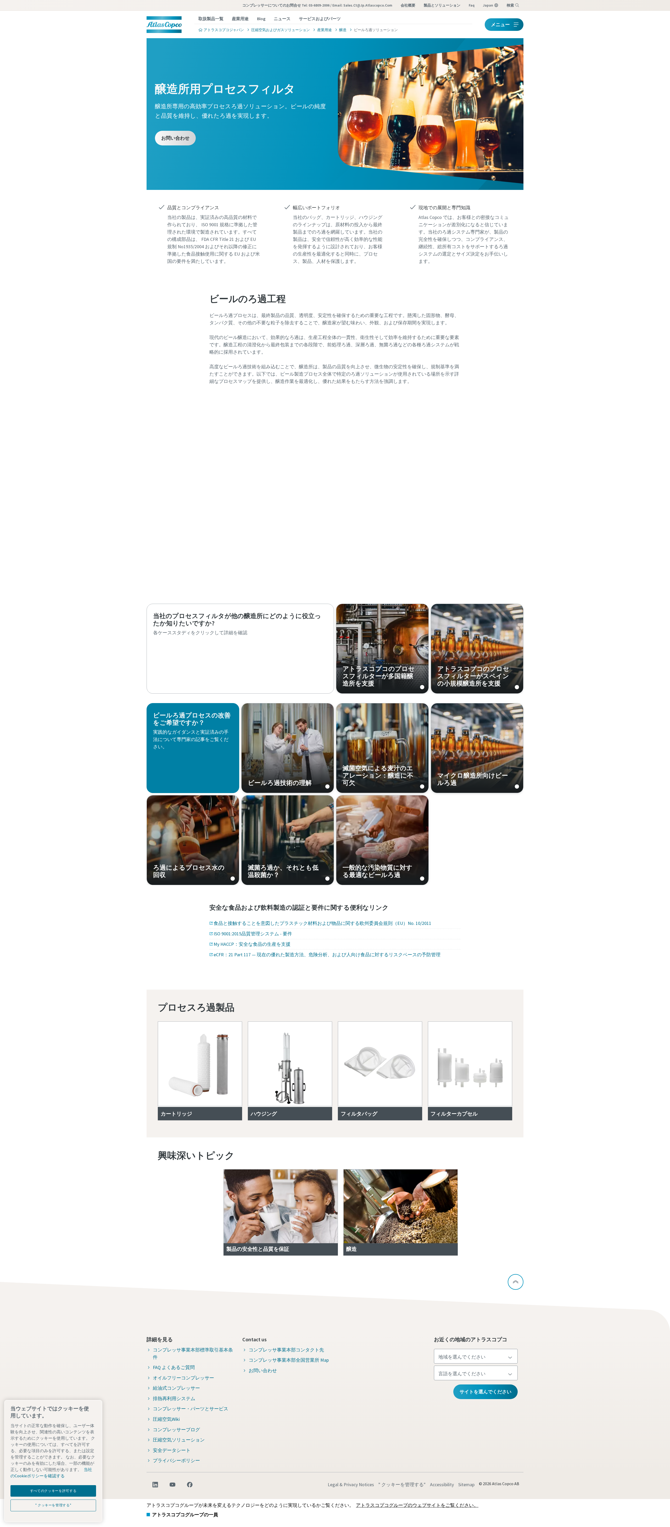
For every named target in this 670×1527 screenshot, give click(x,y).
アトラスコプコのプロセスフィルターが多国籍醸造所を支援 (382, 648)
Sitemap (466, 1484)
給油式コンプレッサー (176, 1388)
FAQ (471, 5)
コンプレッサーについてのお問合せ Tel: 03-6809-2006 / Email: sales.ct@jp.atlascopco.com (317, 5)
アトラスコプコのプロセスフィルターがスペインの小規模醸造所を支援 (477, 648)
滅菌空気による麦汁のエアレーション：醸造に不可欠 (382, 748)
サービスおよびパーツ (320, 18)
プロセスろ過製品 (196, 1007)
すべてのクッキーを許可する (53, 1491)
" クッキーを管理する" (402, 1484)
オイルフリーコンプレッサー (183, 1378)
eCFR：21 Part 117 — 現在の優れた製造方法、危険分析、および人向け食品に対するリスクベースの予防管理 (327, 955)
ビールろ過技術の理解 (288, 748)
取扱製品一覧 (211, 18)
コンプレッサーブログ (176, 1430)
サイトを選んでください (485, 1392)
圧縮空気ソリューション (179, 1440)
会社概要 (408, 5)
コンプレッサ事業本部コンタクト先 (286, 1350)
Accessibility (442, 1484)
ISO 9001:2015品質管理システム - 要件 (253, 934)
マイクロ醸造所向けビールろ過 (477, 748)
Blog (261, 18)
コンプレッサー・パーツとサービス (190, 1409)
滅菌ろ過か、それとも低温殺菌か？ (288, 840)
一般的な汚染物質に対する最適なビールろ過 (382, 840)
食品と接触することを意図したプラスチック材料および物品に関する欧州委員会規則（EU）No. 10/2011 (322, 923)
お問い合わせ (175, 138)
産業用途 (240, 18)
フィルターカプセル (454, 1113)
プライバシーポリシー (176, 1460)
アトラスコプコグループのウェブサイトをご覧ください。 (417, 1505)
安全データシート (172, 1450)
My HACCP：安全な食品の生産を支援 (252, 944)
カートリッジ (176, 1113)
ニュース (282, 18)
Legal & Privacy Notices (351, 1484)
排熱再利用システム (174, 1398)
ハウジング (264, 1113)
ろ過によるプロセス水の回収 (193, 840)
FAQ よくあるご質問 (174, 1367)
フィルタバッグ (359, 1113)
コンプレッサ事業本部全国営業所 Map (289, 1360)
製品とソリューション (442, 5)
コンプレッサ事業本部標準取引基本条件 (193, 1353)
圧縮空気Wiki (166, 1419)
